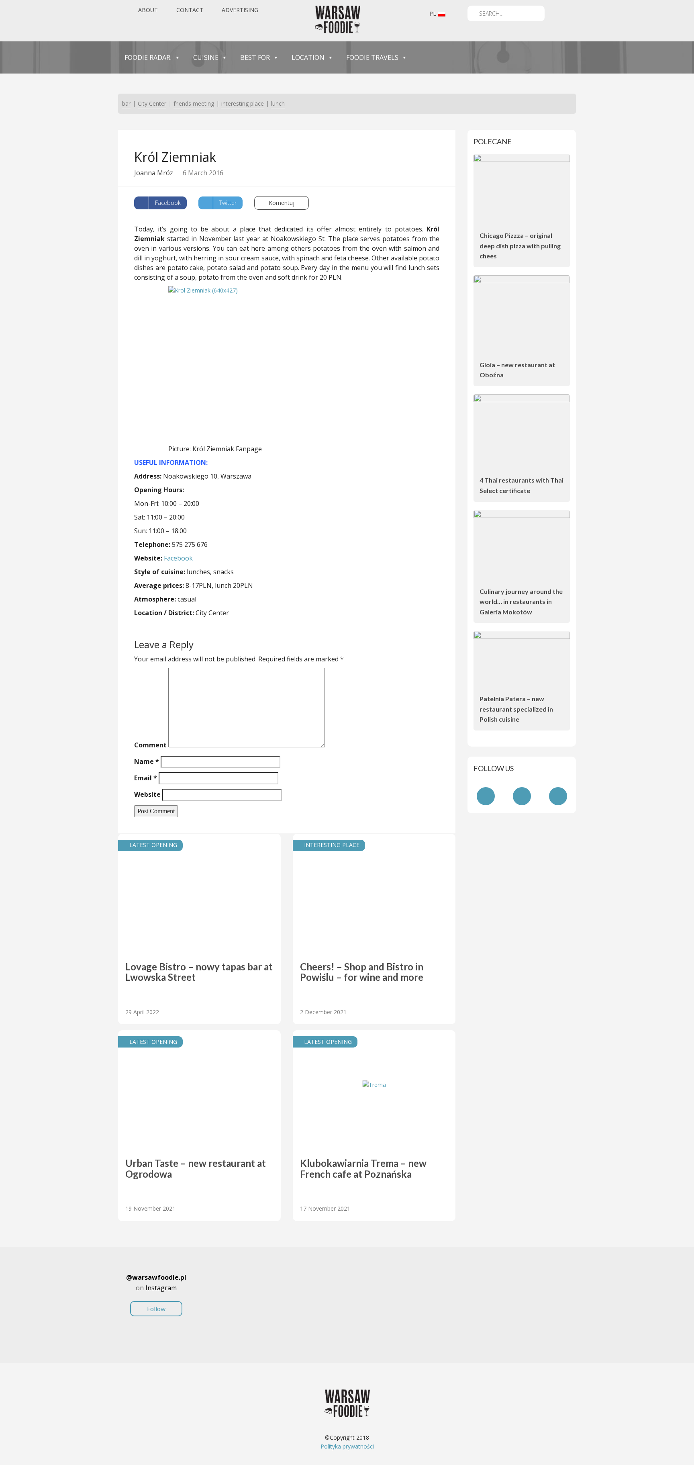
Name (146, 761)
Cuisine (205, 57)
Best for (255, 57)
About (148, 10)
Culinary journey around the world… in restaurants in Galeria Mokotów (521, 601)
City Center (152, 103)
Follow (156, 1308)
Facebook (178, 558)
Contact (189, 10)
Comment (150, 745)
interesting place (242, 103)
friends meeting (194, 103)
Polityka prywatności (347, 1446)
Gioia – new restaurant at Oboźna (517, 370)
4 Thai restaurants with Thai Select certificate (521, 485)
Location (308, 57)
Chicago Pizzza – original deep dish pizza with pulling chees (520, 245)
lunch (278, 103)
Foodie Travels (372, 57)
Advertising (240, 10)
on (156, 1292)
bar (126, 103)
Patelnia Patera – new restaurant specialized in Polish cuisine (516, 709)
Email (145, 777)
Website (147, 794)
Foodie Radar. (148, 57)
